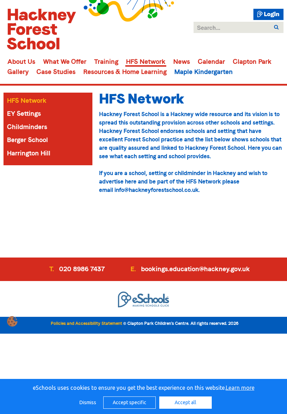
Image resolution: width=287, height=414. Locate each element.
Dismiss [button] (87, 402)
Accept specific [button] (129, 402)
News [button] (181, 62)
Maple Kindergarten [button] (203, 72)
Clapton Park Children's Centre (40, 29)
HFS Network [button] (146, 62)
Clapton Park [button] (252, 62)
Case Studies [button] (56, 72)
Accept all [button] (185, 402)
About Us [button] (21, 62)
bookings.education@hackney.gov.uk (194, 269)
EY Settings (24, 113)
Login (271, 14)
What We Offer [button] (64, 62)
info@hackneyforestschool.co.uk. (157, 190)
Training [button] (106, 62)
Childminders (27, 127)
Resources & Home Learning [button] (125, 72)
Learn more (240, 388)
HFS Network (27, 100)
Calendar (211, 62)
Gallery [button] (18, 72)
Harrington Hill (28, 153)
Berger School (27, 140)
